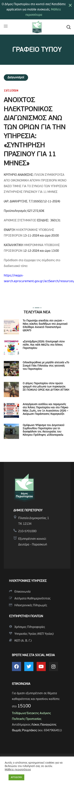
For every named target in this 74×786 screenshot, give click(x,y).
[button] (68, 27)
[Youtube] (41, 666)
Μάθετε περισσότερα (18, 769)
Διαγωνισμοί (16, 77)
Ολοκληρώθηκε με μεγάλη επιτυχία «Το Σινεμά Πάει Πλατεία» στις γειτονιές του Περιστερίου (46, 365)
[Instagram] (53, 666)
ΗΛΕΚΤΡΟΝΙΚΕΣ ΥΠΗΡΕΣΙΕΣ (28, 581)
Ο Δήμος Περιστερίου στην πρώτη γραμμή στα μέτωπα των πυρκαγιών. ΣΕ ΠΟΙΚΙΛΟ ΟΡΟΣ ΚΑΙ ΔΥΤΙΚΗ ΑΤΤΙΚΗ (46, 386)
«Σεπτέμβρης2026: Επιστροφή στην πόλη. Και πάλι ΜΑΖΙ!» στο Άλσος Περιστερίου (44, 345)
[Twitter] (28, 666)
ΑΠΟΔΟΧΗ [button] (16, 777)
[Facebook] (16, 666)
